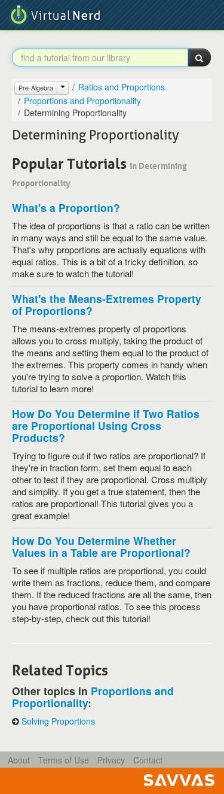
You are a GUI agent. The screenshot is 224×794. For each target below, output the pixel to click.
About (19, 760)
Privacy (111, 760)
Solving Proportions (58, 721)
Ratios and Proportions (121, 87)
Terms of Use (63, 760)
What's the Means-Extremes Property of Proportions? (106, 304)
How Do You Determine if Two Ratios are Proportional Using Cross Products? (106, 425)
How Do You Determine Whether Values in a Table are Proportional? (101, 546)
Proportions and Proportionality (82, 101)
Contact (147, 760)
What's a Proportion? (66, 207)
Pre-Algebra (36, 87)
